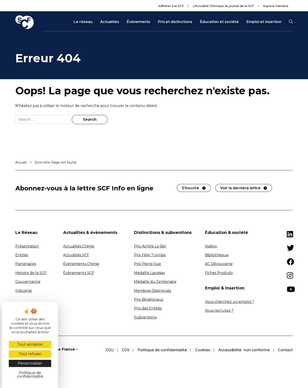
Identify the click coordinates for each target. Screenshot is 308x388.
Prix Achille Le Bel (150, 246)
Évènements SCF (78, 273)
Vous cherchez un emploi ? (229, 302)
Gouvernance (27, 281)
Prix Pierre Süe (147, 264)
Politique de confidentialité (162, 350)
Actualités (109, 22)
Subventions (145, 317)
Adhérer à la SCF (171, 6)
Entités (21, 255)
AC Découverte (219, 264)
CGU (110, 350)
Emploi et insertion (263, 22)
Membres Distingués (152, 291)
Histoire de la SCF (30, 273)
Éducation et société (219, 22)
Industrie (23, 291)
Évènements (138, 22)
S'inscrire (190, 188)
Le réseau (83, 22)
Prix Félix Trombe (150, 255)
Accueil (21, 162)
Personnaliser (30, 363)
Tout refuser (29, 354)
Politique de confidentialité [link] (30, 375)
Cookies (202, 350)
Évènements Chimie (81, 264)
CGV (125, 350)
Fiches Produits (219, 273)
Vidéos (211, 246)
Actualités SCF (76, 255)
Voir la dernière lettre (240, 188)
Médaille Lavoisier (149, 273)
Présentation (27, 246)
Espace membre (275, 6)
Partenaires (25, 264)
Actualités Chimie (78, 246)
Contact (285, 350)
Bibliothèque (217, 255)
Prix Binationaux (148, 299)
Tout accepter (30, 344)
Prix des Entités (148, 308)
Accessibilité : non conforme (244, 350)
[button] (290, 21)
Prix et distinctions (175, 22)
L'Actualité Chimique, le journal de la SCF (223, 6)
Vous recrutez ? (219, 310)
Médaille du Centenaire (155, 281)
